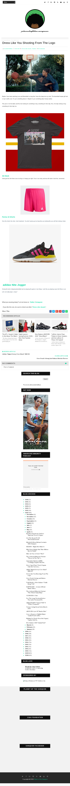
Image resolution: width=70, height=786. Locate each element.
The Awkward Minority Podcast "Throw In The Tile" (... (36, 557)
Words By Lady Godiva (32, 666)
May (28, 529)
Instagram (38, 302)
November (30, 516)
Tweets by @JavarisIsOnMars (32, 385)
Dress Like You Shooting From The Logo (37, 574)
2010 (27, 651)
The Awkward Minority (5, 40)
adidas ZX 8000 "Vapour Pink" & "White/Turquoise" (36, 603)
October (30, 519)
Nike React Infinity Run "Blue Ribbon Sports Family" (37, 550)
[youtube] (64, 2)
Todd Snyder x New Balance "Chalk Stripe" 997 (36, 583)
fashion (34, 48)
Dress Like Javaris (26, 48)
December (30, 514)
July (28, 525)
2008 (27, 655)
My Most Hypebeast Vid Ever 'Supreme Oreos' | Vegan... (35, 534)
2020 (27, 512)
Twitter (32, 302)
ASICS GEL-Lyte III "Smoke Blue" (36, 611)
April (28, 532)
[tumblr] (67, 2)
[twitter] (45, 2)
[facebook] (48, 2)
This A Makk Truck (15, 40)
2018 (26, 633)
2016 (27, 638)
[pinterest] (47, 776)
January (29, 629)
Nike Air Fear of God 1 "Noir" (35, 554)
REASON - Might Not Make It (35, 546)
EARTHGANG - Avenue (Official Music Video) (35, 587)
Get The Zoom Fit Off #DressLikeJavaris (33, 538)
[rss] (57, 2)
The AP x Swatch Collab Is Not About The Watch (10, 335)
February (30, 627)
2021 (26, 510)
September (30, 521)
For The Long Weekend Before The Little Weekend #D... (35, 599)
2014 (27, 642)
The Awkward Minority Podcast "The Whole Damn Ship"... (36, 592)
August (29, 523)
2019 (27, 631)
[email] (61, 2)
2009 (27, 653)
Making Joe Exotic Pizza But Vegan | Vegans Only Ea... (37, 619)
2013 (26, 644)
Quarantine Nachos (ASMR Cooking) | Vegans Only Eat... (35, 561)
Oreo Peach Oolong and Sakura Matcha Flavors (35, 579)
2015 (26, 640)
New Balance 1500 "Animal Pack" (36, 623)
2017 (26, 636)
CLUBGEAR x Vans (32, 595)
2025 (27, 502)
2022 (27, 508)
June (28, 527)
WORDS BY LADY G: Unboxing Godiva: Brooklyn (34, 668)
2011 (26, 649)
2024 (27, 504)
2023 (27, 506)
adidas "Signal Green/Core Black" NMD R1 (36, 570)
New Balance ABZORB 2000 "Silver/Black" (42, 335)
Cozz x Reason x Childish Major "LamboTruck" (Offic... (36, 615)
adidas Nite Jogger (14, 284)
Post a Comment (9, 367)
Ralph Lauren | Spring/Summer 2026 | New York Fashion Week (26, 337)
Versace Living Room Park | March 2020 (36, 607)
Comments (41, 48)
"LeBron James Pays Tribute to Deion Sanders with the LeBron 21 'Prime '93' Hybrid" (59, 337)
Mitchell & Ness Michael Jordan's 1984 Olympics (36, 543)
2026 (27, 499)
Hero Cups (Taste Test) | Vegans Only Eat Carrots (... (36, 566)
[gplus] (51, 2)
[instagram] (54, 2)
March (29, 625)
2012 (26, 646)
